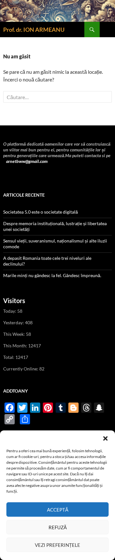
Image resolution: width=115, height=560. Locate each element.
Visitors (14, 300)
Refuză (58, 527)
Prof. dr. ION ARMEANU (34, 29)
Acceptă (57, 510)
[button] (105, 438)
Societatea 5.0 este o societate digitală (40, 212)
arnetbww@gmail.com (26, 161)
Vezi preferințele (57, 545)
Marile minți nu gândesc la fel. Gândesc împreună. (52, 275)
